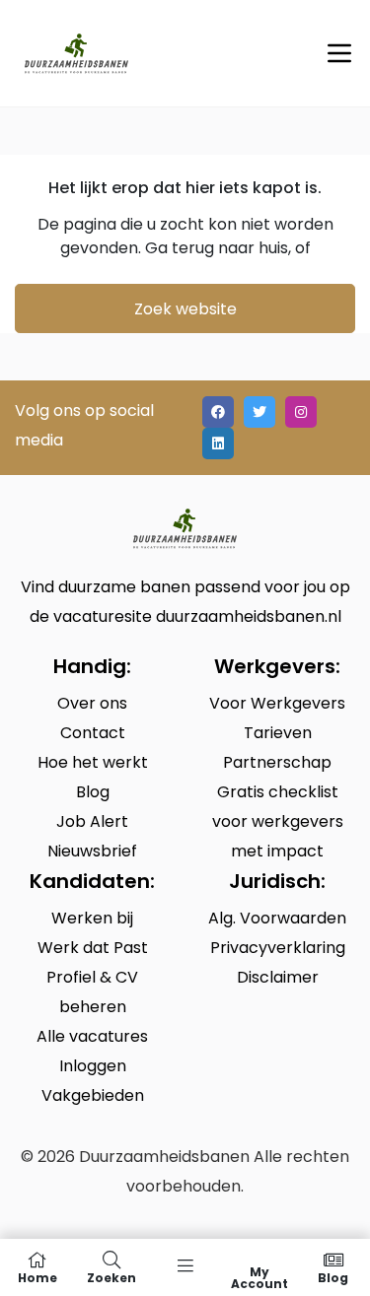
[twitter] (259, 412)
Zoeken (111, 1276)
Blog (333, 1276)
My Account (259, 1276)
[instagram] (301, 412)
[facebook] (218, 412)
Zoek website (185, 309)
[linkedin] (218, 443)
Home (37, 1276)
